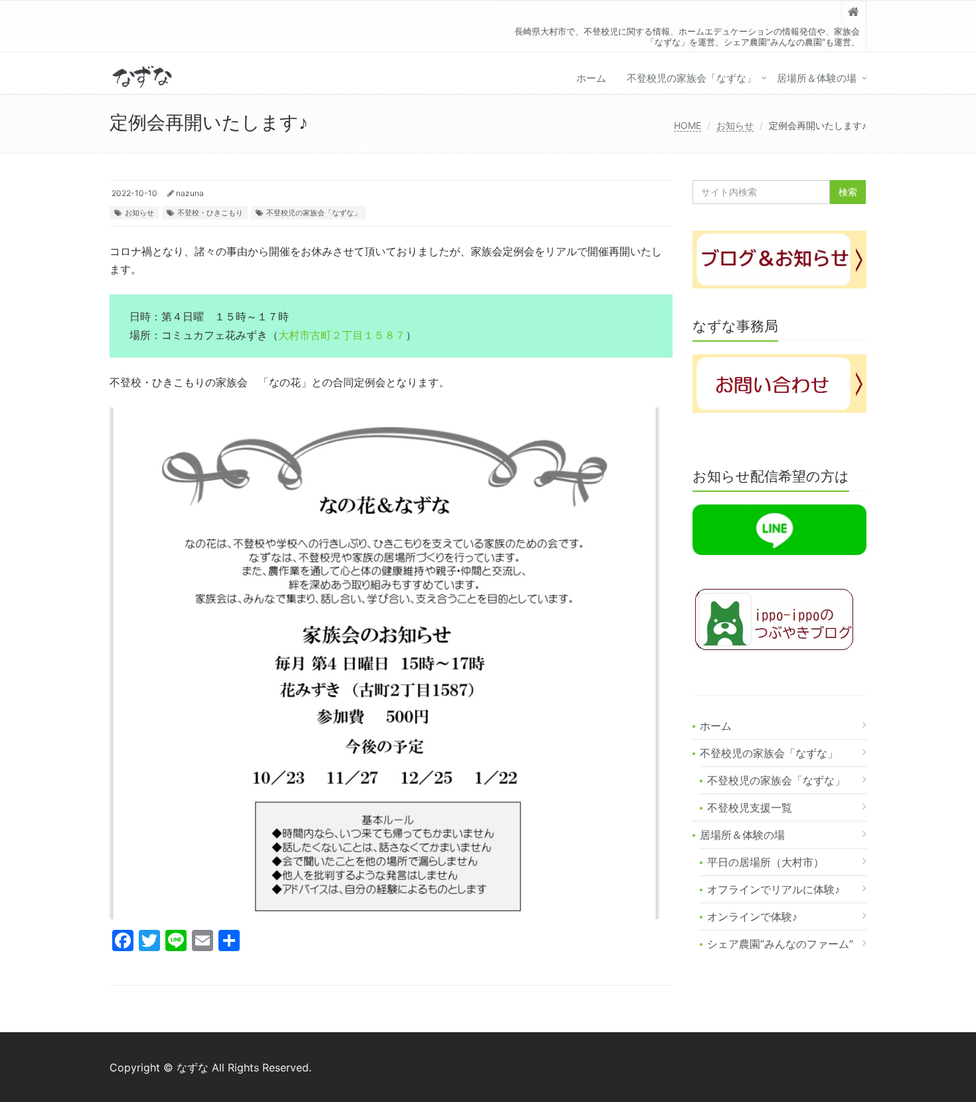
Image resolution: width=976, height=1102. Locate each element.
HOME (687, 125)
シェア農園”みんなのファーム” (780, 943)
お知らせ (735, 125)
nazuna (190, 193)
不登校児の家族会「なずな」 (691, 78)
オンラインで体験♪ (752, 916)
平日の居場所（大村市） (765, 862)
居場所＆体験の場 (816, 78)
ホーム (591, 78)
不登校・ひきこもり (210, 212)
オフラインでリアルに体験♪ (773, 889)
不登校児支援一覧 (749, 807)
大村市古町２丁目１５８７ (342, 335)
